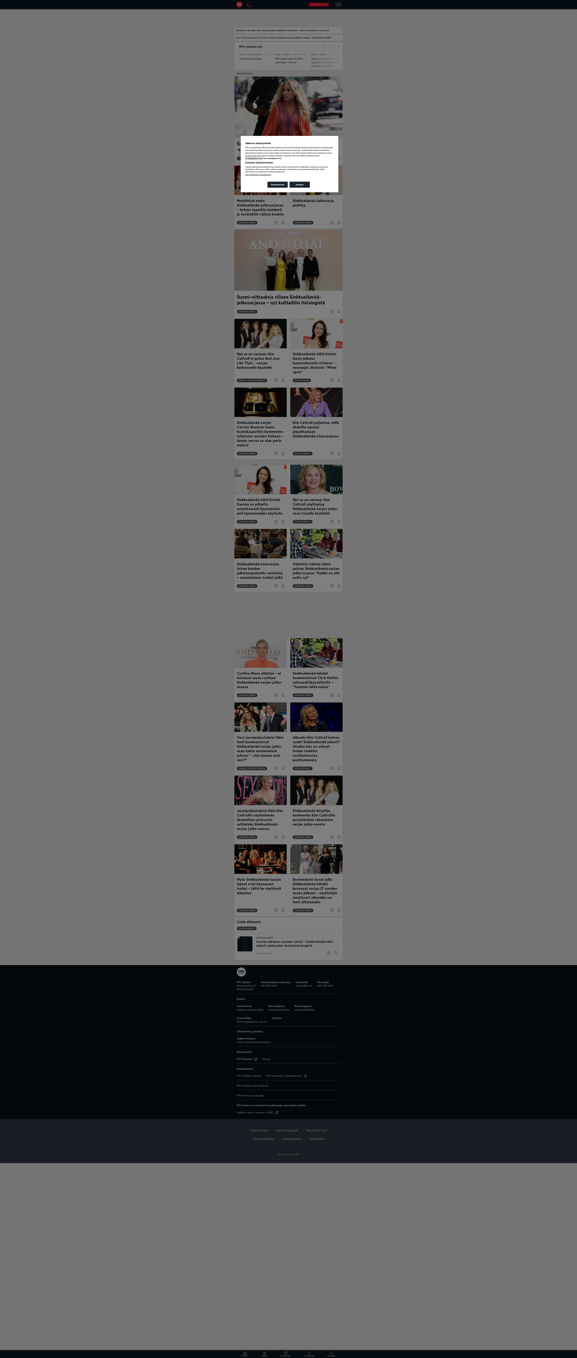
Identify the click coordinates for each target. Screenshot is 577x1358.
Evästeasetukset (278, 184)
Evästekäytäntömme (254, 158)
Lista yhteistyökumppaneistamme (258, 175)
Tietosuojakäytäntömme (272, 158)
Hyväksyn (300, 184)
